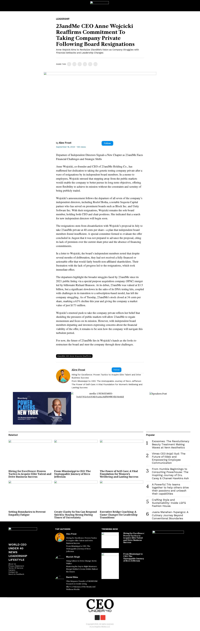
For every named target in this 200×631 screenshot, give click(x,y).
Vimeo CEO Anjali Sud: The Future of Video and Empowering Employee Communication (168, 458)
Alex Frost (65, 142)
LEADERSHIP (63, 18)
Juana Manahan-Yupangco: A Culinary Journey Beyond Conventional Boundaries (170, 515)
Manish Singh (73, 557)
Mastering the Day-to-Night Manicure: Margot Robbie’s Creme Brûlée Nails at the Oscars (82, 569)
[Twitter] (74, 64)
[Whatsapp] (85, 64)
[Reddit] (90, 64)
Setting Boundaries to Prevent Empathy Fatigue (27, 513)
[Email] (95, 64)
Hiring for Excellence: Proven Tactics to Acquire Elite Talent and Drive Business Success (106, 376)
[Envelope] (102, 617)
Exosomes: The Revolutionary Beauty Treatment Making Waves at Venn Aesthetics (170, 444)
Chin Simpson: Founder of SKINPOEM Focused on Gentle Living (82, 582)
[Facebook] (69, 64)
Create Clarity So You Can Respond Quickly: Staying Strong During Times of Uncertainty (75, 514)
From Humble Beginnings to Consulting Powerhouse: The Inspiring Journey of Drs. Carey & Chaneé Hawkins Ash (170, 474)
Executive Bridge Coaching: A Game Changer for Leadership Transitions (118, 514)
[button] (195, 5)
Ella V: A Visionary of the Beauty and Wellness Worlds (80, 588)
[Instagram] (97, 617)
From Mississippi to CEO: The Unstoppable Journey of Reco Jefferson (106, 381)
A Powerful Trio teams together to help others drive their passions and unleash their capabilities (170, 489)
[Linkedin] (80, 64)
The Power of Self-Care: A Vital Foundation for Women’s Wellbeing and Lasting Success (107, 386)
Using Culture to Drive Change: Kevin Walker (81, 562)
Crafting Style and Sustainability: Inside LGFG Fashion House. (169, 502)
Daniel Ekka (72, 577)
